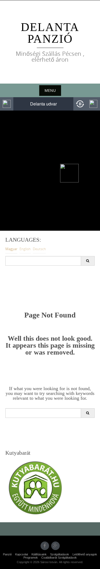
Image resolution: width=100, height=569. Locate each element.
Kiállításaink (39, 554)
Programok (30, 557)
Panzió (7, 554)
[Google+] (55, 545)
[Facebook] (45, 545)
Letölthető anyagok (85, 554)
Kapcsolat (21, 554)
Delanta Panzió (50, 33)
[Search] (88, 261)
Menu (50, 90)
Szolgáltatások (59, 554)
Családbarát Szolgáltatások (59, 557)
